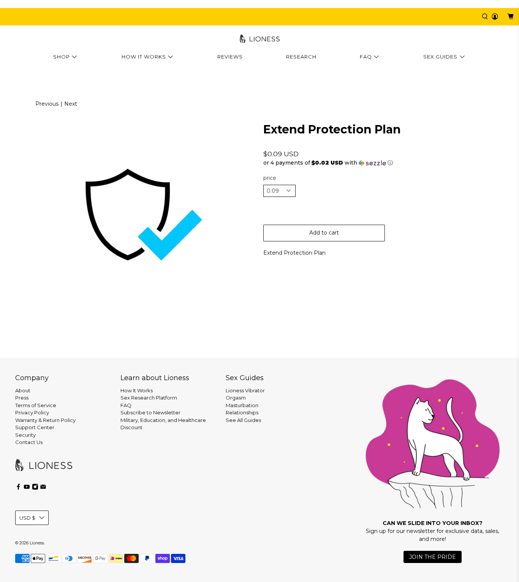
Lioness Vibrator (245, 390)
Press (21, 398)
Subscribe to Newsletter (150, 412)
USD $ (27, 518)
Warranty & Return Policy (45, 420)
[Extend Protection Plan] (130, 214)
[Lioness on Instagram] (35, 488)
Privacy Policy (32, 412)
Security (25, 435)
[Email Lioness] (43, 488)
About (22, 390)
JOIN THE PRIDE (432, 556)
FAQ (366, 57)
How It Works (144, 57)
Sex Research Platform (148, 398)
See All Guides (243, 420)
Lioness (37, 543)
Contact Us (29, 442)
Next (70, 103)
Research (301, 57)
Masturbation (242, 405)
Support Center (34, 427)
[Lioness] (260, 38)
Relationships (242, 412)
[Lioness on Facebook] (18, 488)
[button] (389, 163)
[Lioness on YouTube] (27, 488)
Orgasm (236, 398)
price (269, 177)
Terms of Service (35, 405)
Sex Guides (440, 57)
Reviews (230, 57)
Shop (61, 57)
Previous (47, 103)
